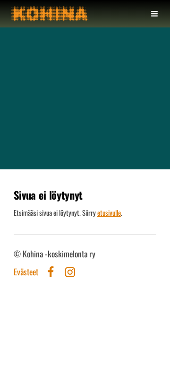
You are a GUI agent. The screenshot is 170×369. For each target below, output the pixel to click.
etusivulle (109, 212)
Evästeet (26, 272)
